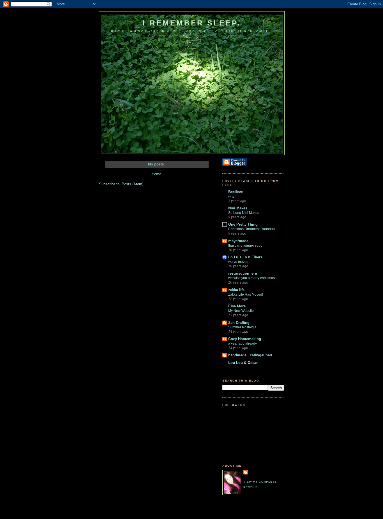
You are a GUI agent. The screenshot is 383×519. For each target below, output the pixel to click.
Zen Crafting (239, 323)
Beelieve (235, 192)
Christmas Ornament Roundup (251, 229)
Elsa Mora (237, 306)
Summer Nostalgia (242, 327)
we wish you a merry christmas (251, 278)
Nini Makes (237, 208)
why (231, 196)
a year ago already (242, 343)
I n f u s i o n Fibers (245, 257)
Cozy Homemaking (244, 339)
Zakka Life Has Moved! (245, 294)
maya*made (238, 241)
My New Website (241, 311)
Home (156, 174)
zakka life (236, 290)
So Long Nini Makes (243, 213)
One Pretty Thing (243, 224)
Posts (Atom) (132, 184)
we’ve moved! (238, 262)
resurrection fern (242, 273)
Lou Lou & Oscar (243, 363)
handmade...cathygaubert (250, 355)
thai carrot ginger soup (245, 245)
